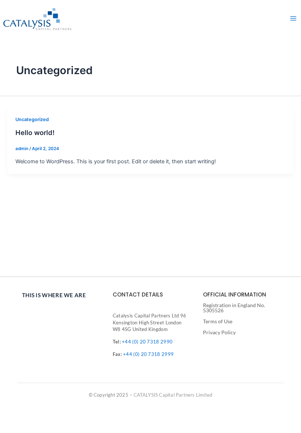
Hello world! (35, 132)
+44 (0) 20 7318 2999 (148, 354)
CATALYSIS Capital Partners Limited (173, 395)
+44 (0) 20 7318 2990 (147, 342)
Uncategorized (32, 119)
